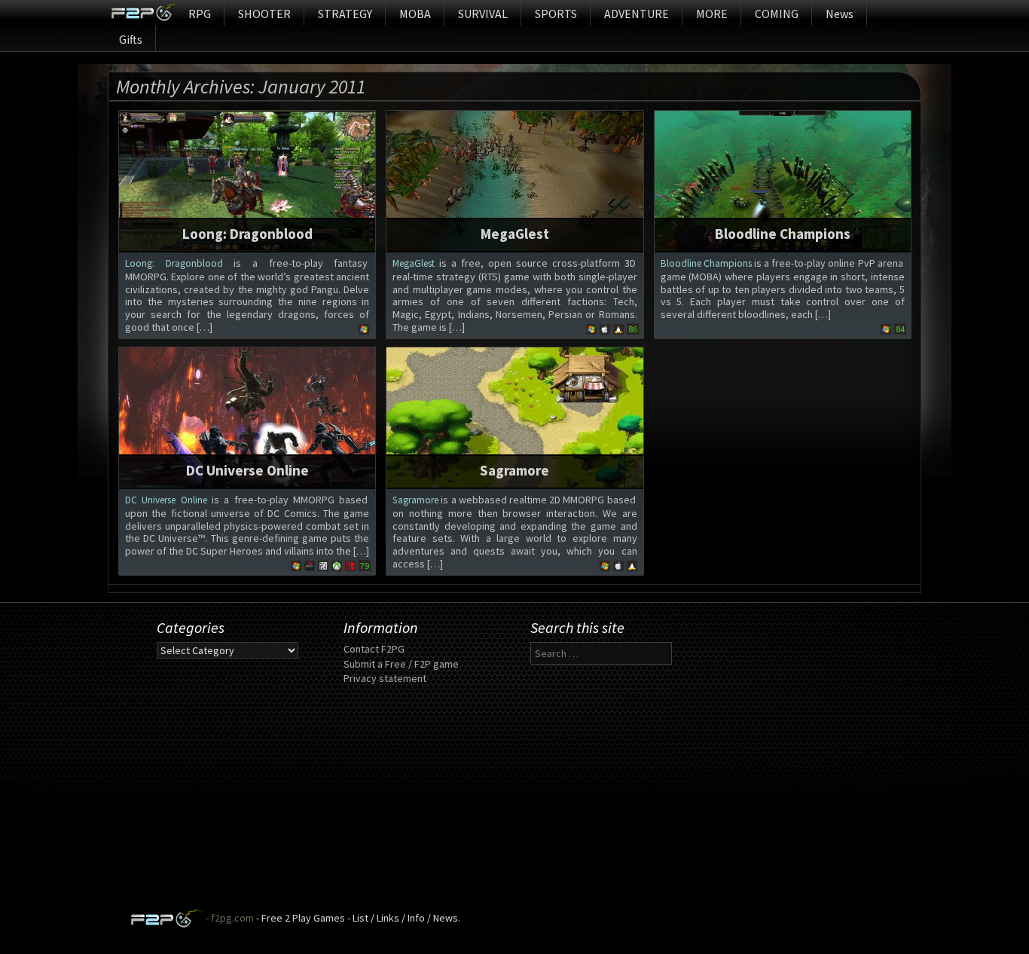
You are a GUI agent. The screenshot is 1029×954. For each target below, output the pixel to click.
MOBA (415, 13)
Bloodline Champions (782, 234)
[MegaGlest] (514, 180)
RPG (199, 13)
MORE (712, 13)
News (839, 13)
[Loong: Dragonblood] (247, 180)
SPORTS (556, 13)
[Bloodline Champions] (783, 180)
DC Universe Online (247, 470)
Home (143, 13)
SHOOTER (264, 13)
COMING (776, 13)
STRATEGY (345, 13)
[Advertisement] (514, 803)
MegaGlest (515, 234)
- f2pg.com (228, 918)
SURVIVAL (483, 13)
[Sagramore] (514, 416)
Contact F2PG (374, 649)
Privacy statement (385, 678)
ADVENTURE (636, 13)
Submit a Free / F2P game (401, 664)
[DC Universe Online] (247, 416)
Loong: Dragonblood (247, 234)
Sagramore (514, 470)
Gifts (130, 39)
